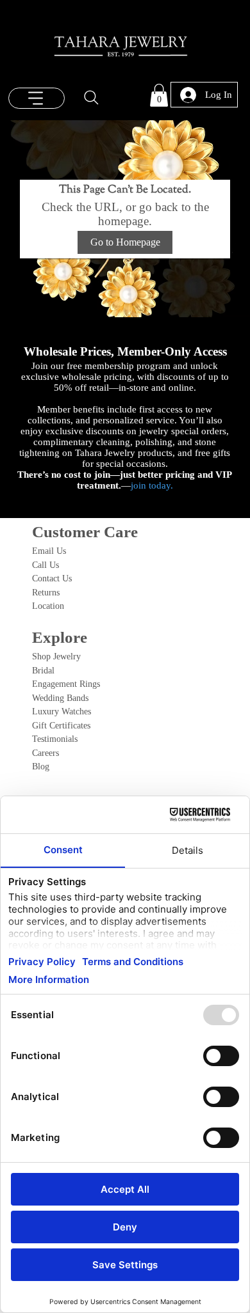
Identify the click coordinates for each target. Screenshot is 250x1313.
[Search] (91, 97)
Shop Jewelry (56, 656)
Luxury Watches (61, 711)
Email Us (49, 551)
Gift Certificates (61, 725)
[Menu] (36, 98)
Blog (40, 766)
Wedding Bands (60, 698)
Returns (46, 592)
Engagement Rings (66, 684)
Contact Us (52, 578)
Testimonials (55, 739)
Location (48, 606)
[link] (159, 95)
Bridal (43, 670)
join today (151, 485)
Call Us (45, 565)
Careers (45, 753)
